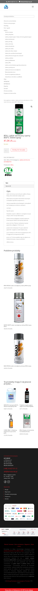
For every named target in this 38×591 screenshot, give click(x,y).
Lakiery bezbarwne (9, 39)
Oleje (5, 79)
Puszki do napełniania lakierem (12, 74)
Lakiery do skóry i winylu (11, 51)
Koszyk (6, 489)
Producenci (7, 496)
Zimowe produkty (8, 91)
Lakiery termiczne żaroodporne (22, 100)
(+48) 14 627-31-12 (10, 468)
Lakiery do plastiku (9, 46)
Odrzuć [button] (31, 590)
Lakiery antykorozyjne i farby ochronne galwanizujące (18, 37)
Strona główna (7, 100)
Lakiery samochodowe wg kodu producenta (15, 65)
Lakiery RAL (8, 62)
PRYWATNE (6, 81)
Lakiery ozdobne (9, 58)
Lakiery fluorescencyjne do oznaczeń (14, 55)
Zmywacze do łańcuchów (10, 93)
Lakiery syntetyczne (10, 67)
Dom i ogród (7, 28)
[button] (31, 106)
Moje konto (7, 492)
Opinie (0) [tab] (8, 186)
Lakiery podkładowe (10, 60)
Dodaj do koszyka (18, 150)
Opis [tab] (7, 183)
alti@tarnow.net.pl (10, 471)
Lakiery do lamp (9, 44)
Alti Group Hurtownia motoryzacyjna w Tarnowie (18, 581)
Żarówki (6, 88)
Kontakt (7, 499)
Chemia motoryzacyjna (9, 23)
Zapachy (6, 86)
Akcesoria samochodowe (10, 21)
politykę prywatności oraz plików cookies (14, 551)
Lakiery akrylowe (9, 34)
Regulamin (27, 544)
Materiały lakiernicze (10, 72)
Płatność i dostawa (8, 544)
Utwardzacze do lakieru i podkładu (13, 77)
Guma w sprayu (9, 32)
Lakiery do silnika (9, 48)
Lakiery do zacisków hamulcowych (13, 53)
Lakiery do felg (8, 41)
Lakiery (13, 100)
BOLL (12, 165)
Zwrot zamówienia (19, 544)
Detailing (6, 25)
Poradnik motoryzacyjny (11, 494)
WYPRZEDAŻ (7, 84)
